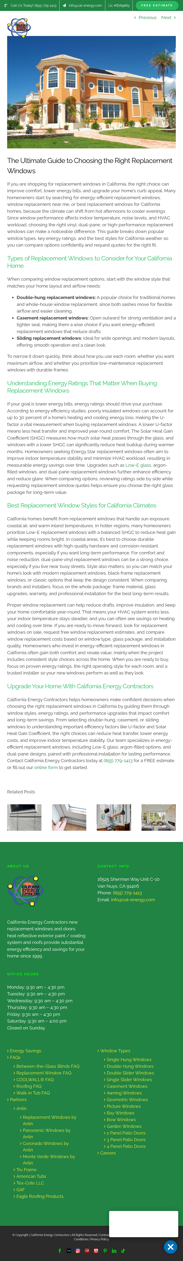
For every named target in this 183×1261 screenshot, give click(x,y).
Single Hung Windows (129, 1059)
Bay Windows (120, 1112)
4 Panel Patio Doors (126, 1146)
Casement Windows (127, 1086)
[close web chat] (170, 1247)
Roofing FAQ (28, 1086)
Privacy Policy (99, 1239)
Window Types (115, 1050)
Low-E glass (138, 465)
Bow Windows (121, 1119)
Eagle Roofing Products (40, 1196)
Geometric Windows (127, 1099)
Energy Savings (25, 1050)
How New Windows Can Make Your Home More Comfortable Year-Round (154, 817)
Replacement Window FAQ (43, 1072)
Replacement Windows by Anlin (49, 1120)
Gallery (29, 817)
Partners (18, 1099)
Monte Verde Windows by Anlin (49, 1159)
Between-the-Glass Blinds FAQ (47, 1066)
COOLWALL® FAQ (35, 1079)
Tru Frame (26, 1169)
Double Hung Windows (130, 1066)
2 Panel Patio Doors (126, 1132)
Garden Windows (124, 1126)
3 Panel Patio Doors (126, 1139)
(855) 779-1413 (118, 760)
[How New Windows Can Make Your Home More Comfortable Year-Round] (159, 817)
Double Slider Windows (130, 1072)
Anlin (21, 1108)
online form (46, 767)
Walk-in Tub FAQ (33, 1092)
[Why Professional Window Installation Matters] (114, 817)
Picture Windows (124, 1106)
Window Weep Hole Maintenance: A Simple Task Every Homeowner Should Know (20, 817)
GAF (20, 1189)
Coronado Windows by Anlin (46, 1146)
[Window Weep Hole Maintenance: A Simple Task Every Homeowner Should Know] (24, 817)
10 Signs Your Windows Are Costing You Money (64, 817)
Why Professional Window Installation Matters (109, 817)
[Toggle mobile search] (163, 20)
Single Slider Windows (129, 1079)
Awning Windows (124, 1092)
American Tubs (31, 1176)
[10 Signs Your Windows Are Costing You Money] (69, 817)
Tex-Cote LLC (30, 1182)
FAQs (15, 1057)
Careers (108, 1152)
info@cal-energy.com (133, 899)
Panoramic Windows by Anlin (47, 1133)
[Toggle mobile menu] (173, 20)
